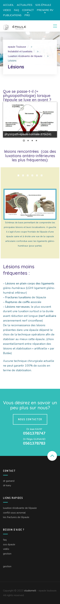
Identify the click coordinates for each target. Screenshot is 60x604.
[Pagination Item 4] (32, 175)
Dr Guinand (8, 481)
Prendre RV (45, 10)
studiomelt (30, 590)
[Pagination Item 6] (41, 175)
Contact (28, 10)
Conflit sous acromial (14, 512)
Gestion (7, 553)
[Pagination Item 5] (37, 175)
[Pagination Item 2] (23, 175)
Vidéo (6, 549)
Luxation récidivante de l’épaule (20, 508)
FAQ (16, 10)
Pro (27, 15)
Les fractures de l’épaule (16, 517)
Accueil (8, 5)
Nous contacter (30, 419)
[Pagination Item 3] (27, 175)
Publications (12, 15)
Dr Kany (7, 485)
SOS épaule (43, 5)
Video (7, 10)
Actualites (24, 5)
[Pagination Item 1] (18, 175)
